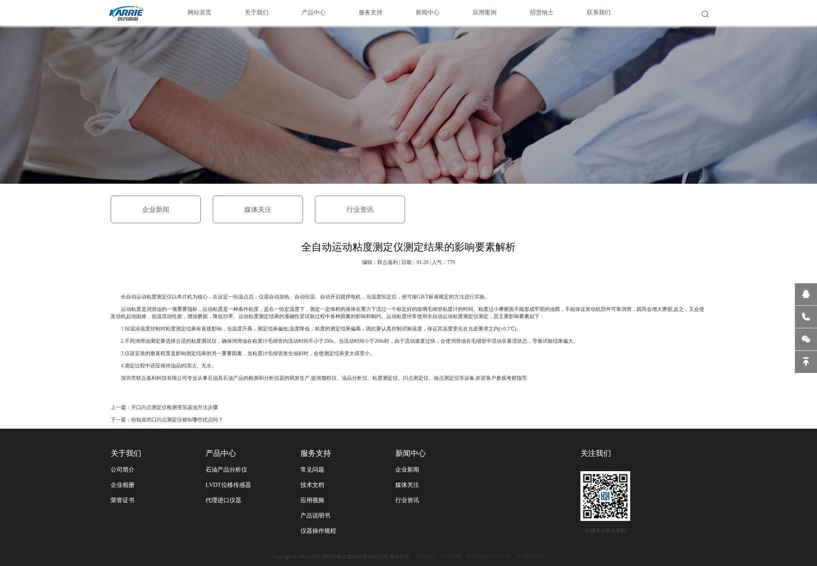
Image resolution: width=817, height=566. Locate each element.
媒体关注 (257, 209)
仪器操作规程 (318, 531)
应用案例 (485, 12)
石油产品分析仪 (226, 469)
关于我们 (257, 12)
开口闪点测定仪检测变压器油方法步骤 (174, 407)
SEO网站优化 (531, 557)
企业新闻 (155, 209)
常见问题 (312, 469)
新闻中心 (428, 12)
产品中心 (314, 12)
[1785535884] (806, 294)
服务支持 (371, 12)
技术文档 (312, 485)
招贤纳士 (542, 12)
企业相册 (122, 485)
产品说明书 (315, 515)
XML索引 (426, 557)
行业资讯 (360, 209)
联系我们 (599, 12)
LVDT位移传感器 (228, 485)
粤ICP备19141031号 (489, 557)
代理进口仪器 (223, 500)
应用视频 (312, 500)
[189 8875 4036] (806, 317)
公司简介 (122, 469)
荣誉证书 (122, 500)
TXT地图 (452, 557)
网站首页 (199, 12)
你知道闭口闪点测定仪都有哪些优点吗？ (177, 420)
